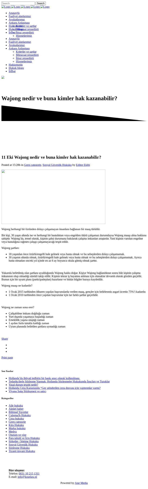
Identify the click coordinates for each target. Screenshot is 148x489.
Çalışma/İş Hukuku (20, 415)
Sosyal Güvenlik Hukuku (57, 164)
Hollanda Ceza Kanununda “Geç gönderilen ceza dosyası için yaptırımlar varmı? (55, 387)
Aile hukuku (16, 405)
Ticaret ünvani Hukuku (22, 451)
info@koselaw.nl (27, 476)
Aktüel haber (16, 408)
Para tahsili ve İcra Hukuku (24, 438)
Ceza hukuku (16, 418)
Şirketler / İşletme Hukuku (24, 441)
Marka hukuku (17, 428)
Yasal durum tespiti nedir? (23, 384)
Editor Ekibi (83, 164)
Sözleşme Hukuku (19, 447)
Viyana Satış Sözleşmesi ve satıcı (27, 391)
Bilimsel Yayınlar (18, 412)
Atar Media (81, 482)
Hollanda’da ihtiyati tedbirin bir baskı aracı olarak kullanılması (44, 378)
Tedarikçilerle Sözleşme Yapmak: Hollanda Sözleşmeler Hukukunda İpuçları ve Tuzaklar (59, 381)
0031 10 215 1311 (29, 473)
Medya (13, 431)
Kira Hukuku (16, 425)
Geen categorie (32, 164)
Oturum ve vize (17, 434)
